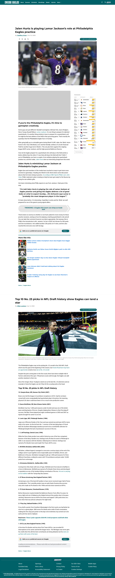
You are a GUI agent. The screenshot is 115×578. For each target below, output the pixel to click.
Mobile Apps (92, 563)
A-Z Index (59, 569)
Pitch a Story (39, 566)
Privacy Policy (60, 566)
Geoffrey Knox (22, 35)
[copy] (28, 39)
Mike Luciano (21, 306)
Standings (41, 2)
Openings (38, 563)
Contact (58, 563)
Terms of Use (75, 566)
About (20, 563)
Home (20, 285)
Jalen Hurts (39, 159)
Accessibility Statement (42, 569)
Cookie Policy (92, 566)
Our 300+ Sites (75, 563)
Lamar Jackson (41, 132)
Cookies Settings (76, 569)
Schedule (34, 2)
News (22, 2)
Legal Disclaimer (23, 569)
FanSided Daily (23, 566)
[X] (105, 2)
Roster (48, 2)
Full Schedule (78, 152)
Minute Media (10, 573)
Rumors (27, 2)
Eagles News (27, 285)
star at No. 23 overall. (43, 370)
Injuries (53, 2)
